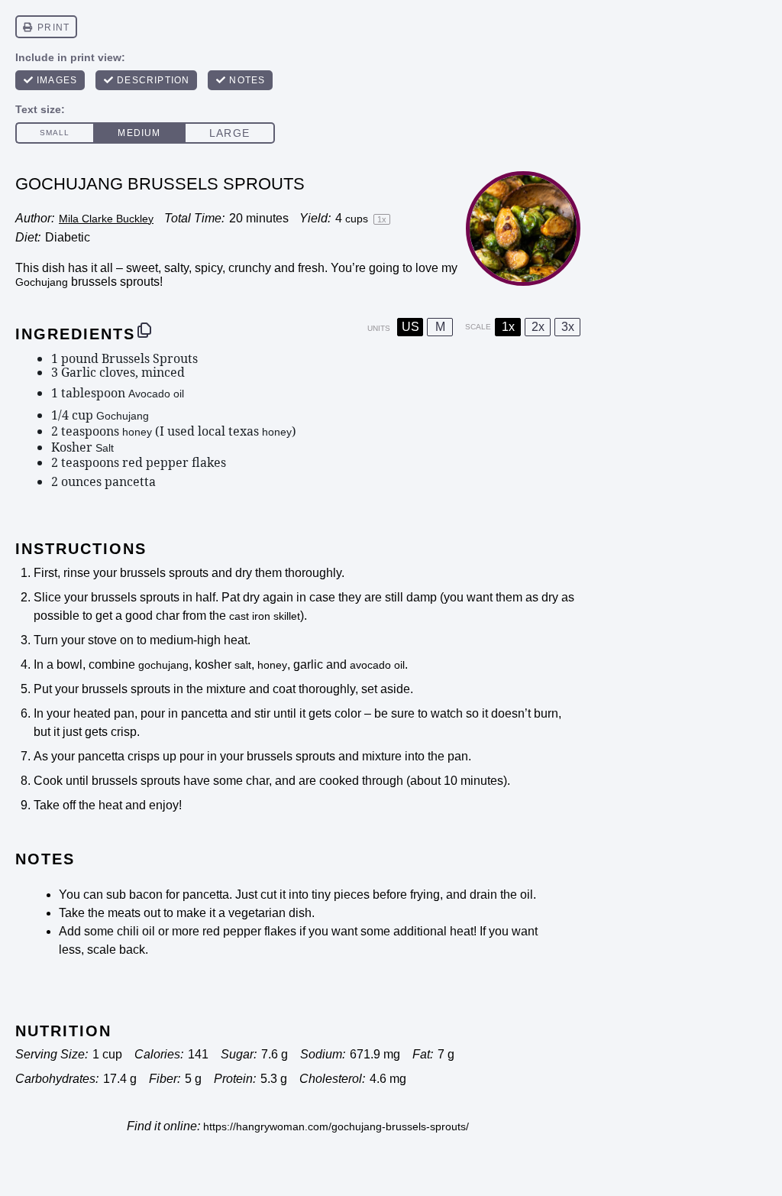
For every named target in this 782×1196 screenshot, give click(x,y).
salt (242, 665)
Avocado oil (156, 393)
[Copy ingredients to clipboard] (144, 330)
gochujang (163, 665)
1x (508, 326)
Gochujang (41, 282)
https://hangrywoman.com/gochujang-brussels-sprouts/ (336, 1126)
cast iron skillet (264, 616)
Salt (104, 448)
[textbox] (303, 420)
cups (356, 218)
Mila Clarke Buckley (106, 218)
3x (567, 326)
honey (137, 432)
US (410, 326)
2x (538, 326)
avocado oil (377, 665)
